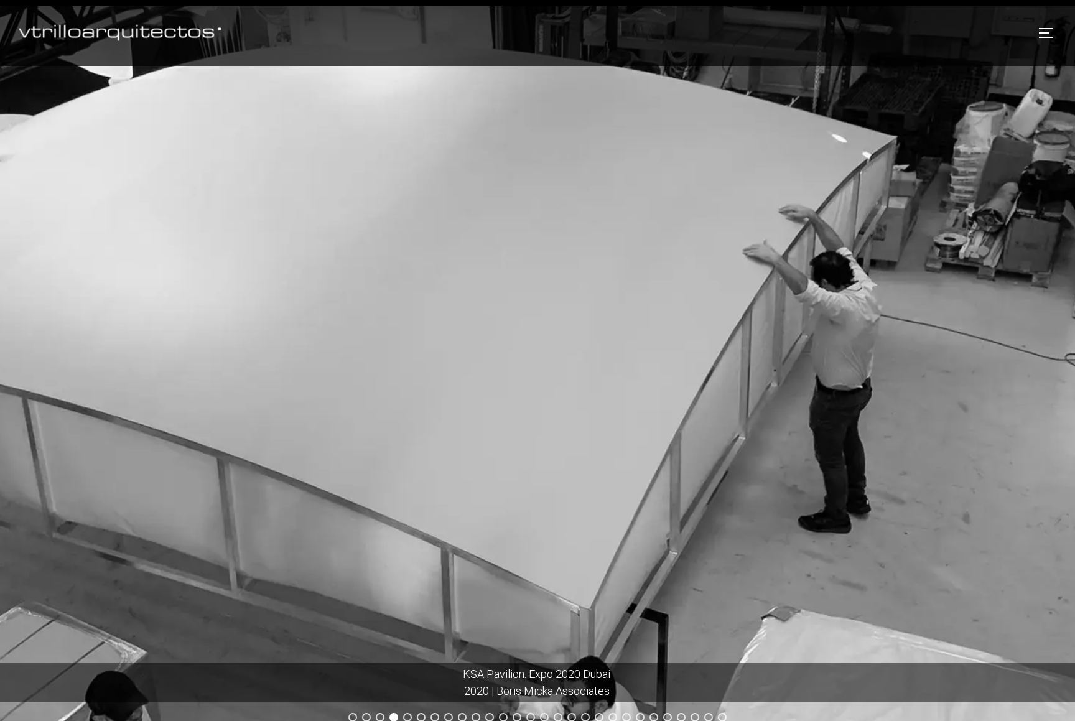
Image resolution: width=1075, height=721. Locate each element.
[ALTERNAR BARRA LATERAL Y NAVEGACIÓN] (1050, 33)
